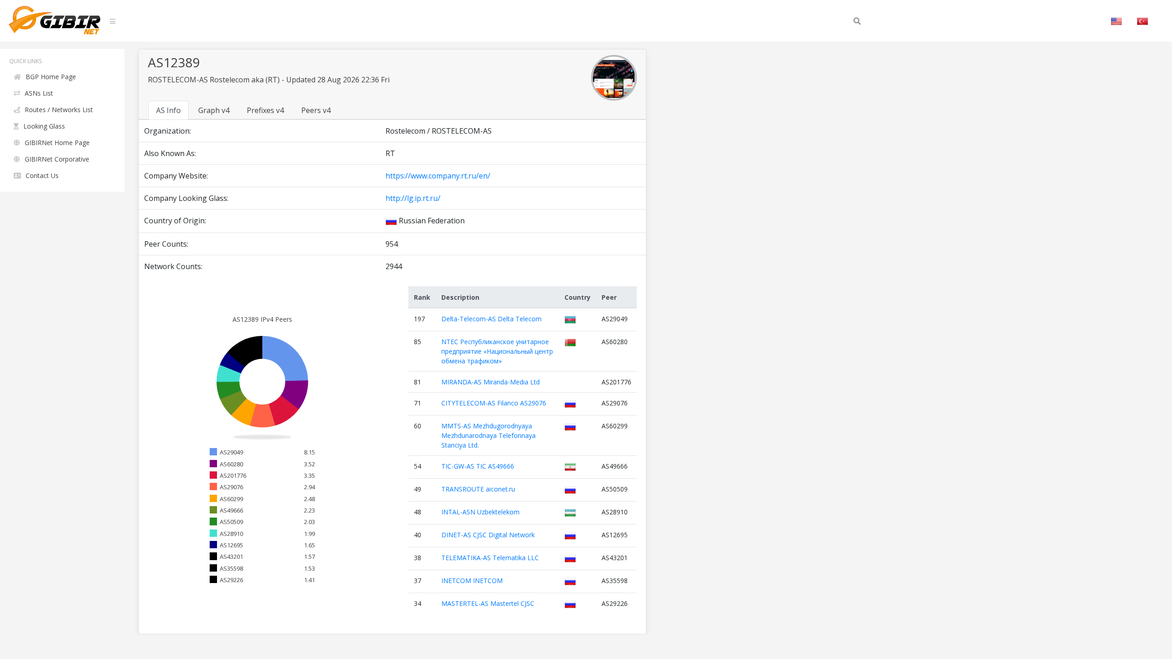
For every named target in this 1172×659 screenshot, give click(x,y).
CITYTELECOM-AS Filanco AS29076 (493, 403)
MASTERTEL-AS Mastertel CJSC (487, 603)
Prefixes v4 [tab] (265, 110)
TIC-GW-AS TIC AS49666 (477, 466)
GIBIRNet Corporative (57, 159)
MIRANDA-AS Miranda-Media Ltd (490, 382)
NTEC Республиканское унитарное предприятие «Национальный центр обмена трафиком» (497, 351)
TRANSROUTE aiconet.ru (478, 489)
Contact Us (42, 175)
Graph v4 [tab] (213, 110)
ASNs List (39, 93)
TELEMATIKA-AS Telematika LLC (490, 557)
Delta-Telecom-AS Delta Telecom (491, 318)
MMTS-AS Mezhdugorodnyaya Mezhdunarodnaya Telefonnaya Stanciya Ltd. (488, 435)
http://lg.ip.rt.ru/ (412, 198)
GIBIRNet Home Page (57, 142)
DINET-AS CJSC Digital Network (488, 534)
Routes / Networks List (59, 109)
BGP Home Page (51, 76)
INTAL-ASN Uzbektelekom (480, 512)
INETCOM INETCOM (472, 580)
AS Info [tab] (168, 110)
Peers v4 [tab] (316, 110)
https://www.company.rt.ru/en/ (437, 176)
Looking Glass (44, 126)
